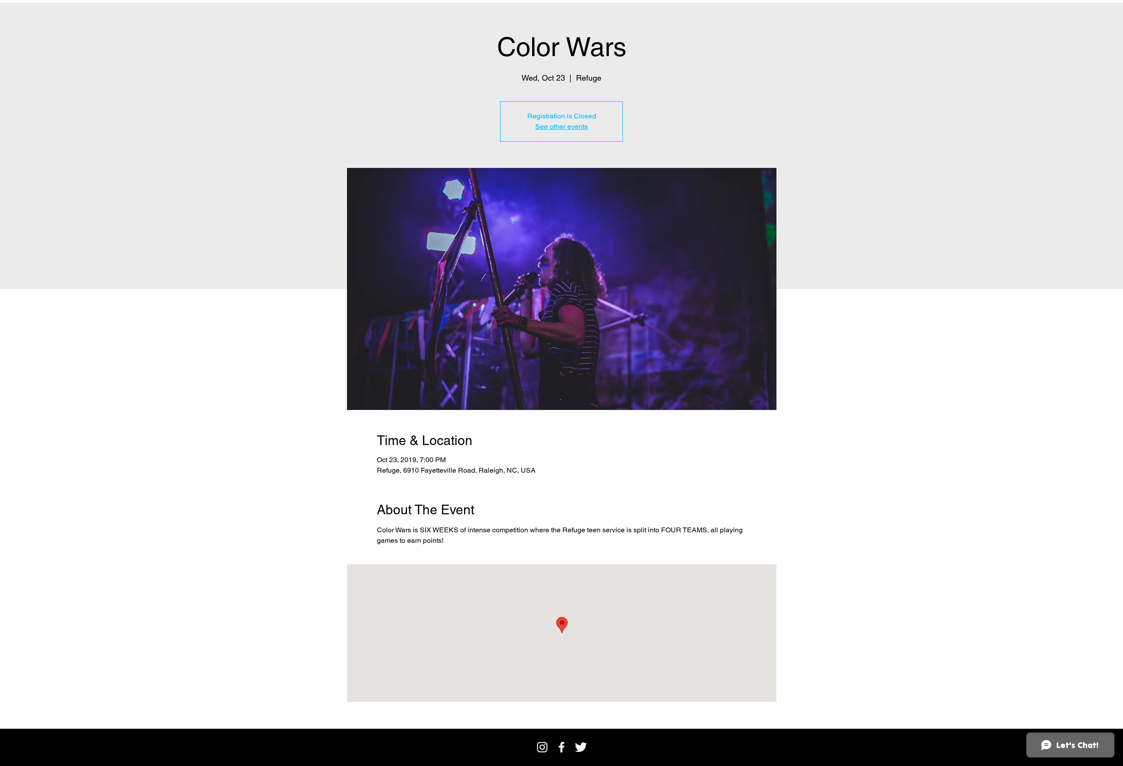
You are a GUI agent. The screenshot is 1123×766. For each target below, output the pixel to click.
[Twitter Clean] (581, 747)
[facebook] (561, 747)
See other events (561, 126)
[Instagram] (542, 747)
